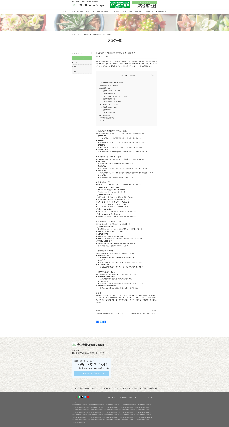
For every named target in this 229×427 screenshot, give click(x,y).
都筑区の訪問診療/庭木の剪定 (94, 409)
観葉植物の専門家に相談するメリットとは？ (144, 313)
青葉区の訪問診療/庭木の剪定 (110, 409)
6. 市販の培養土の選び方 (107, 118)
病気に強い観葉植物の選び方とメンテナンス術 (110, 313)
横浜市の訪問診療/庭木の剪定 (79, 404)
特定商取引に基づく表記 (125, 397)
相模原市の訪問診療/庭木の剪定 (96, 404)
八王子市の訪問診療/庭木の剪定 (128, 404)
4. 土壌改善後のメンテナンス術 (109, 104)
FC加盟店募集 (161, 11)
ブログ (106, 56)
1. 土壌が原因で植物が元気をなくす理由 (111, 83)
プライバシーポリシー (113, 397)
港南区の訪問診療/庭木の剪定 (79, 414)
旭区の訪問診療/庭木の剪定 (144, 404)
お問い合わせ (149, 11)
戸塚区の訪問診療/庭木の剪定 (142, 407)
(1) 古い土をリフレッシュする (111, 91)
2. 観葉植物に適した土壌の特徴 (109, 85)
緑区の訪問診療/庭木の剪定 (94, 407)
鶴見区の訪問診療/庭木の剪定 (94, 412)
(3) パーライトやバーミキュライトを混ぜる (115, 96)
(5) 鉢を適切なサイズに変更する (112, 101)
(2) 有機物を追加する (109, 93)
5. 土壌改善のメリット (106, 115)
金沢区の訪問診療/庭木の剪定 (110, 412)
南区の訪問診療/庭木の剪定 (127, 407)
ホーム (65, 11)
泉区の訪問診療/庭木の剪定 (79, 412)
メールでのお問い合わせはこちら (93, 373)
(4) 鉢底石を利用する (109, 99)
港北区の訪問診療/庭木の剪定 (95, 414)
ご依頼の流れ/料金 (77, 11)
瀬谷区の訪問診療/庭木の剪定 (126, 412)
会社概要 (138, 11)
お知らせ (74, 62)
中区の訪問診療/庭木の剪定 (79, 407)
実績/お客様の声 (102, 11)
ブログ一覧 (115, 11)
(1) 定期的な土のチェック (110, 107)
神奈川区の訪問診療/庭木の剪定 (143, 412)
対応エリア (90, 11)
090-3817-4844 (147, 5)
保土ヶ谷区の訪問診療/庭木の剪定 (110, 407)
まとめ (102, 120)
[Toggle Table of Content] (152, 75)
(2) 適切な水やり (108, 110)
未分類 (74, 71)
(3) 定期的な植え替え (109, 112)
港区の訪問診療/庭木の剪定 (112, 404)
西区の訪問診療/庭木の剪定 (126, 409)
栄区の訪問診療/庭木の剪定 (79, 409)
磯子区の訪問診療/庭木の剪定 (141, 409)
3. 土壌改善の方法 (105, 88)
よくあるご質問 (127, 11)
